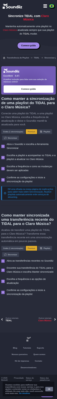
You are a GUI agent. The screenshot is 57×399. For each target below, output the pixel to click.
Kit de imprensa (22, 361)
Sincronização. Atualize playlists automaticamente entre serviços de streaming (29, 194)
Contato (38, 361)
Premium (31, 132)
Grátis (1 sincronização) (13, 132)
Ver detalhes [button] (24, 393)
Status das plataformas (45, 379)
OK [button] (49, 389)
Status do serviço (30, 379)
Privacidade (19, 378)
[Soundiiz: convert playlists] (28, 339)
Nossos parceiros (20, 354)
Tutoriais (27, 348)
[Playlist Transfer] (13, 6)
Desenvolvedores (28, 367)
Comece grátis (28, 45)
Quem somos (39, 354)
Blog (15, 348)
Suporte (40, 348)
